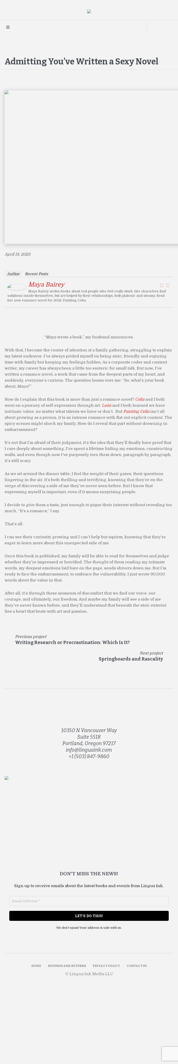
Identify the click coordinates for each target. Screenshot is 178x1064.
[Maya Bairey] (16, 287)
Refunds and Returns (67, 966)
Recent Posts (36, 274)
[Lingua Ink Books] (89, 12)
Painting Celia (136, 411)
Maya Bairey (46, 284)
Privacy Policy (106, 966)
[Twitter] (167, 285)
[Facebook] (161, 285)
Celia (139, 399)
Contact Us (137, 966)
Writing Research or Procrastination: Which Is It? (72, 642)
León (106, 405)
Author (13, 274)
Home (36, 966)
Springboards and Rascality (131, 659)
